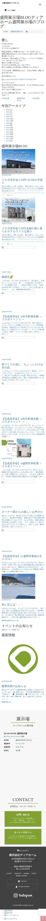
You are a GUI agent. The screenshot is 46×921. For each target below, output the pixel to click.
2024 (7, 114)
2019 (7, 125)
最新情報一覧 (6, 702)
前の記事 (5, 98)
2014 (7, 136)
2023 (7, 116)
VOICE (33, 873)
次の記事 (35, 98)
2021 (7, 121)
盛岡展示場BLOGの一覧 (10, 620)
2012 (7, 141)
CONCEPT (17, 873)
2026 (7, 110)
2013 (7, 138)
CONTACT (24, 881)
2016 (7, 132)
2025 (7, 112)
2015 (7, 134)
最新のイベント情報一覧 (10, 630)
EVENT (9, 873)
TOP (43, 919)
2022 (7, 119)
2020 (7, 123)
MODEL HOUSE (21, 876)
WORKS (26, 873)
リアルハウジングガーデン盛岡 (14, 736)
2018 (7, 127)
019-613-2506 (20, 743)
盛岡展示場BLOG (17, 31)
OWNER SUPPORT (23, 886)
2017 (7, 130)
